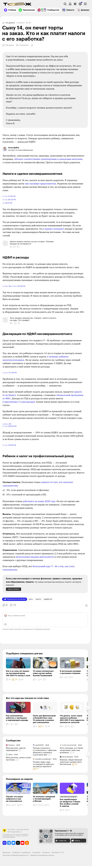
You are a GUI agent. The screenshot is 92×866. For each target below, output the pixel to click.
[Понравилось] (11, 246)
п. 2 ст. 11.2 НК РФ (10, 373)
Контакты (46, 852)
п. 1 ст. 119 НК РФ (9, 445)
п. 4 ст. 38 (7, 286)
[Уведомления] (70, 4)
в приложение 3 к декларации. (19, 401)
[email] (5, 843)
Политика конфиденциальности (15, 855)
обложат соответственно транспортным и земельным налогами (48, 159)
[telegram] (9, 843)
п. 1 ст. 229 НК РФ (9, 426)
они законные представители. (41, 183)
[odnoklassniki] (27, 843)
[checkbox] (85, 4)
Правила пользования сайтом (42, 855)
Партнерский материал (68, 796)
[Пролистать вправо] (88, 663)
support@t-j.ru (17, 832)
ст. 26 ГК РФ (7, 203)
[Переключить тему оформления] (75, 4)
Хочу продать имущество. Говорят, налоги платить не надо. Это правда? (33, 319)
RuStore (77, 840)
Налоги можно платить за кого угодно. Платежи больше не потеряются (32, 243)
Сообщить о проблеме (21, 852)
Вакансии (6, 852)
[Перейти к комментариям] (20, 750)
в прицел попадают (53, 228)
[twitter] (18, 843)
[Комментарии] (14, 246)
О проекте (36, 852)
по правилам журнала (41, 629)
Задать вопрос (13, 589)
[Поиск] (65, 4)
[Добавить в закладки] (18, 323)
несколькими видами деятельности (35, 556)
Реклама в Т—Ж (57, 852)
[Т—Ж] (17, 4)
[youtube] (22, 843)
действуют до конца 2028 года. (39, 501)
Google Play (63, 840)
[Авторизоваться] (80, 4)
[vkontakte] (13, 843)
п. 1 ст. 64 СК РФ (9, 200)
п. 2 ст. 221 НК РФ (18, 286)
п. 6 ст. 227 (7, 424)
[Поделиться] (32, 45)
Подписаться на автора (16, 599)
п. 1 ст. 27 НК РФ (9, 196)
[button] (17, 23)
